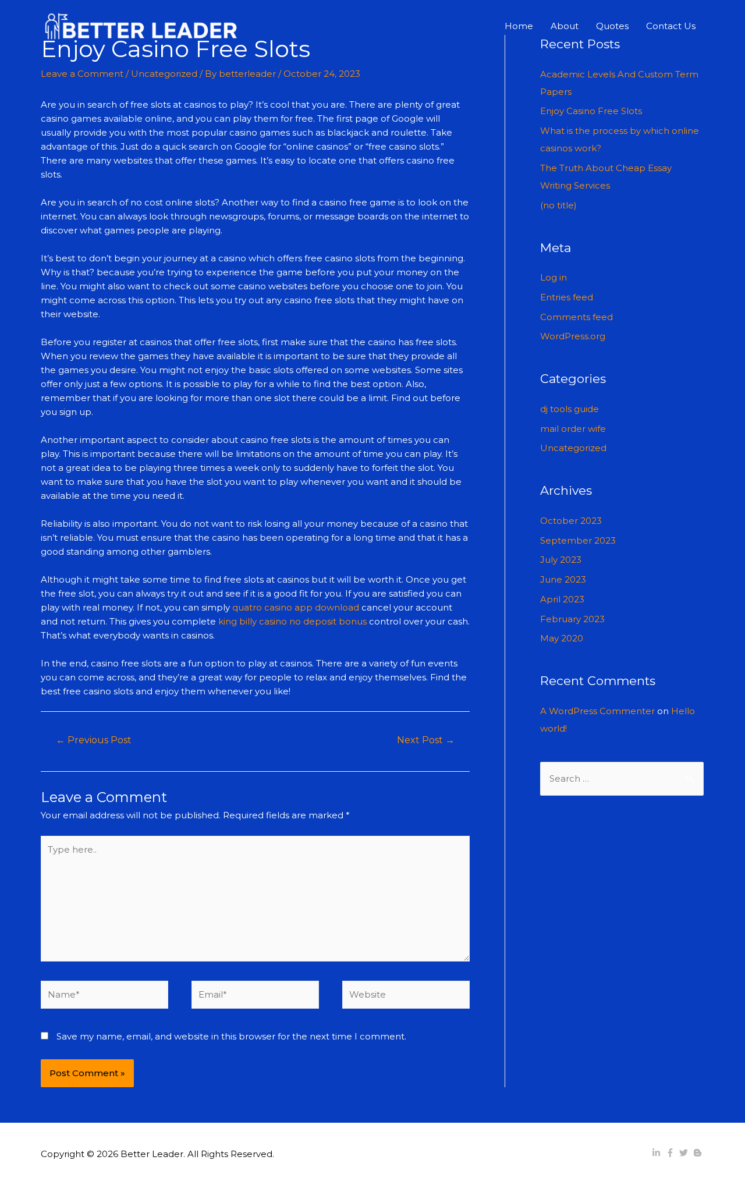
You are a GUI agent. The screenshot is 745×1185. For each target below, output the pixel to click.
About (565, 25)
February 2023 (572, 619)
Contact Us (671, 25)
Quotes (612, 25)
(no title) (558, 205)
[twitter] (685, 1152)
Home (519, 25)
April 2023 (562, 599)
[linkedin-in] (658, 1152)
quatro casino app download (295, 607)
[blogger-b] (699, 1152)
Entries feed (566, 297)
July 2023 (560, 559)
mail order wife (573, 428)
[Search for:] (622, 778)
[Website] (406, 996)
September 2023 (578, 540)
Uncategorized (164, 73)
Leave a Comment (82, 73)
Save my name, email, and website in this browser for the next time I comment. (231, 1036)
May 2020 (561, 638)
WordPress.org (572, 336)
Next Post (426, 740)
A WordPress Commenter (597, 710)
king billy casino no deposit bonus (292, 621)
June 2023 (563, 579)
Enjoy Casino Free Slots (591, 110)
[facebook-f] (671, 1152)
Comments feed (576, 316)
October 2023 (571, 520)
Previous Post (94, 740)
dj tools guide (569, 408)
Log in (553, 277)
